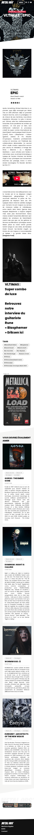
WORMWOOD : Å (13, 661)
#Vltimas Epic (8, 363)
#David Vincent (9, 348)
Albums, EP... (12, 11)
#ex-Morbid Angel (9, 354)
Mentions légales (7, 826)
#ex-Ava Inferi (8, 351)
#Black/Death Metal (10, 345)
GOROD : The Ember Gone (14, 479)
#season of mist (24, 354)
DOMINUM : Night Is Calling (14, 565)
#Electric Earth (21, 348)
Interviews (17, 475)
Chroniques (21, 11)
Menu (21, 2)
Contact (4, 831)
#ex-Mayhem (21, 351)
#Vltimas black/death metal (13, 360)
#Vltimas (7, 357)
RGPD (3, 829)
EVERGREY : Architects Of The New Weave (16, 735)
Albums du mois (10, 472)
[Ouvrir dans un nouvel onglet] (17, 400)
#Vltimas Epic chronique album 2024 (15, 366)
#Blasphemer (24, 345)
